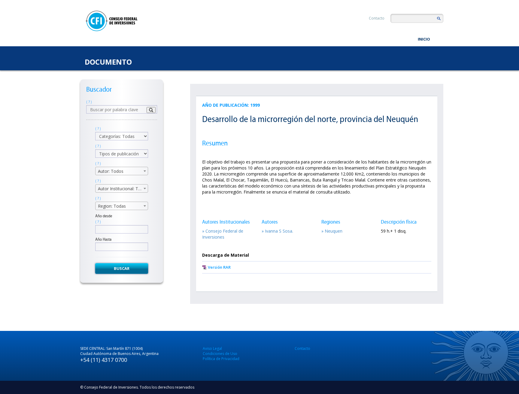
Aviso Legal (212, 348)
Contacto (376, 18)
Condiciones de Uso (220, 353)
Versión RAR (219, 267)
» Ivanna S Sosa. (277, 231)
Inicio (424, 39)
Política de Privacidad (221, 358)
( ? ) (89, 102)
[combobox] (121, 171)
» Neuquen (331, 231)
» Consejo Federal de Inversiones (222, 234)
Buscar (121, 268)
